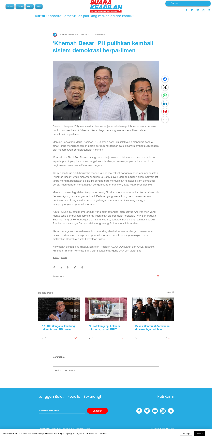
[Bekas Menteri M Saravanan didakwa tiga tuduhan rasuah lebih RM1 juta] (153, 309)
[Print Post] (82, 267)
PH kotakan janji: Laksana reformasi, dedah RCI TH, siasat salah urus (105, 328)
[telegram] (209, 10)
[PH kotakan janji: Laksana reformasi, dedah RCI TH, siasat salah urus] (106, 309)
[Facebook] (165, 79)
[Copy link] (165, 119)
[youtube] (197, 10)
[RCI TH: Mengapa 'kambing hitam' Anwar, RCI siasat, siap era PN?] (59, 309)
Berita (56, 257)
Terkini (64, 257)
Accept (199, 433)
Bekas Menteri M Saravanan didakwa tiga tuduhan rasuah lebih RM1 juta (152, 328)
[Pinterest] (165, 111)
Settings (186, 433)
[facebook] (186, 10)
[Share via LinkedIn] (68, 267)
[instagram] (203, 10)
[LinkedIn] (165, 103)
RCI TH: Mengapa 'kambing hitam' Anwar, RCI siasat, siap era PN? (58, 328)
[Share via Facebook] (54, 267)
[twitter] (192, 10)
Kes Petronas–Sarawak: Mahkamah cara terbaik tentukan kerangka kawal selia (112, 16)
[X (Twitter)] (165, 87)
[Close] (208, 433)
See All (170, 292)
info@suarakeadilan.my (162, 428)
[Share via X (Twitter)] (61, 267)
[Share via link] (75, 267)
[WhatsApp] (165, 95)
